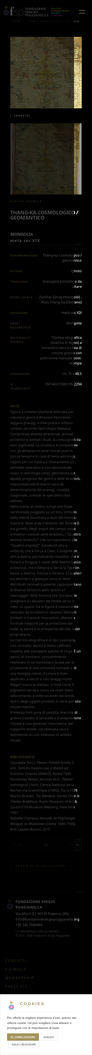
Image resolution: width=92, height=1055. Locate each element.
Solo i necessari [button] (24, 1044)
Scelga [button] (49, 1037)
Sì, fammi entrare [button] (23, 1037)
